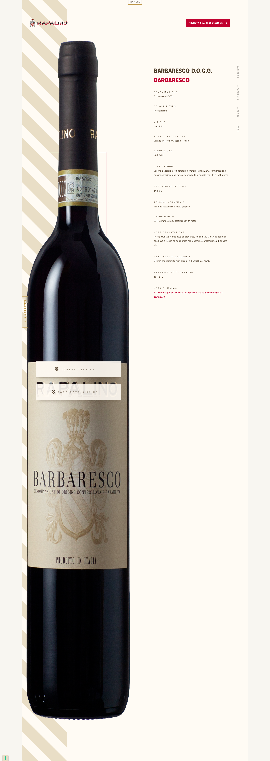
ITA (131, 2)
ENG (138, 2)
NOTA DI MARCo (165, 288)
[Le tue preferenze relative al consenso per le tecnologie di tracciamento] (5, 758)
